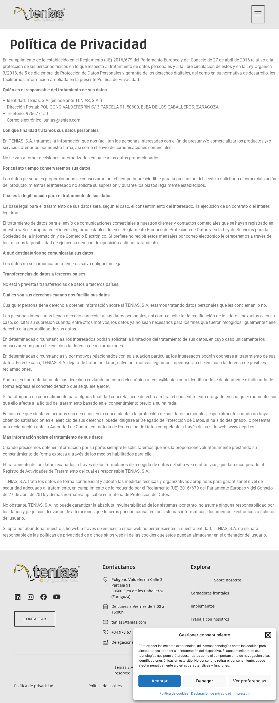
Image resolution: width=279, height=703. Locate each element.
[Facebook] (43, 597)
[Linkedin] (17, 597)
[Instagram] (30, 597)
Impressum (242, 693)
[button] (268, 635)
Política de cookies (173, 693)
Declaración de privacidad (211, 693)
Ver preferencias (249, 680)
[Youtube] (56, 597)
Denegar (204, 680)
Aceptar (159, 680)
